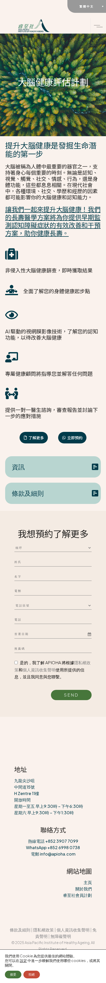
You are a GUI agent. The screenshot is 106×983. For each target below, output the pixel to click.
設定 (23, 960)
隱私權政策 (43, 929)
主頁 (88, 882)
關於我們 (83, 888)
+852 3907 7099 (61, 841)
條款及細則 (20, 929)
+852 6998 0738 (63, 847)
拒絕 (32, 974)
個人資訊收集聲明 (39, 669)
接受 (13, 974)
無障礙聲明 (60, 936)
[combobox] (53, 634)
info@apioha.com (57, 854)
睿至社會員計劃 (77, 895)
